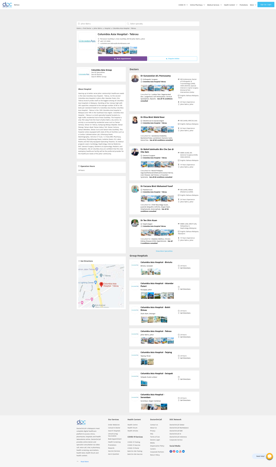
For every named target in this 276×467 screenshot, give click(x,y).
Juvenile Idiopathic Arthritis (150, 207)
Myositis (153, 99)
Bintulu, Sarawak (147, 266)
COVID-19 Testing (134, 442)
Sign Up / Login (265, 4)
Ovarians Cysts (167, 138)
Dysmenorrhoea (146, 138)
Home (79, 28)
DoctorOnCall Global (177, 425)
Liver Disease (145, 175)
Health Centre (133, 425)
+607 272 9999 (105, 41)
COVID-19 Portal (133, 448)
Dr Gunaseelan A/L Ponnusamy (156, 75)
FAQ (151, 434)
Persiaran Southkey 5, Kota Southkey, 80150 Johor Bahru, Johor (122, 39)
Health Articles (133, 431)
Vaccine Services (114, 451)
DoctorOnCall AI (175, 434)
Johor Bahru (98, 28)
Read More (85, 462)
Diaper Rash (165, 207)
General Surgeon (149, 155)
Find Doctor (87, 28)
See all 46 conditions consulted (155, 210)
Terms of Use (155, 437)
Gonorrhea (144, 140)
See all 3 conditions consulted (156, 242)
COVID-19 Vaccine (134, 445)
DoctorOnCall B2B (176, 431)
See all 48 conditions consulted (161, 140)
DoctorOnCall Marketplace (179, 428)
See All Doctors (96, 74)
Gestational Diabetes (158, 136)
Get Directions (87, 261)
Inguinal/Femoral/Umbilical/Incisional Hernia (157, 173)
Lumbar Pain (156, 94)
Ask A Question (113, 454)
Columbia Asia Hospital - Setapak (157, 373)
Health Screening (114, 442)
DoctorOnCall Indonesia (178, 437)
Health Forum (132, 428)
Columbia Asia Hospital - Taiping (156, 352)
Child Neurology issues (159, 205)
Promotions (244, 5)
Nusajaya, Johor (146, 290)
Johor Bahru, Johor (186, 104)
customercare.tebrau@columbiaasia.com (115, 43)
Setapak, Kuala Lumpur (149, 377)
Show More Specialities (164, 251)
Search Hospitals (114, 431)
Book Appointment (123, 59)
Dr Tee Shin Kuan (149, 220)
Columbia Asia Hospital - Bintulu (156, 262)
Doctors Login (155, 440)
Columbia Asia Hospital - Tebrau (155, 123)
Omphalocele (145, 209)
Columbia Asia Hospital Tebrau (154, 82)
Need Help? (260, 456)
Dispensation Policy (157, 446)
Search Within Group (98, 77)
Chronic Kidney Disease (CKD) (155, 240)
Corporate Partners (157, 452)
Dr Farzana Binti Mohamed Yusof (157, 186)
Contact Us (154, 425)
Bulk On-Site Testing (135, 451)
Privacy (152, 431)
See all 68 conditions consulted (160, 177)
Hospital (107, 28)
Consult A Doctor (114, 428)
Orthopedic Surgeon (150, 79)
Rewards (111, 448)
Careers (153, 449)
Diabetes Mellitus (157, 239)
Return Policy (155, 455)
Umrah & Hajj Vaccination (113, 435)
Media (152, 443)
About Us (153, 428)
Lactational (157, 138)
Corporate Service (176, 440)
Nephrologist (147, 224)
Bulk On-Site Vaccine (135, 454)
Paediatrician (147, 190)
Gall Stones (155, 175)
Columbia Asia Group (101, 70)
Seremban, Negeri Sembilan (151, 401)
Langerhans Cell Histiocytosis (154, 97)
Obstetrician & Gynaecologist (153, 121)
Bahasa (16, 5)
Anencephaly (155, 209)
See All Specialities (98, 72)
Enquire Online (173, 59)
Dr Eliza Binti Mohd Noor (153, 117)
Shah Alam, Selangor (148, 314)
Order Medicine (114, 425)
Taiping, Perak (146, 356)
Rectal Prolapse (157, 171)
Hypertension (161, 241)
